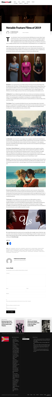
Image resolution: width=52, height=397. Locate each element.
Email (28, 288)
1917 (9, 248)
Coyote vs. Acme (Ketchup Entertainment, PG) (41, 349)
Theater (41, 394)
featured (8, 249)
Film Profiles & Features (15, 249)
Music (31, 394)
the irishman (9, 252)
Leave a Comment (26, 32)
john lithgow (32, 249)
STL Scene (15, 3)
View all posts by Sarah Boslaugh (20, 260)
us (17, 252)
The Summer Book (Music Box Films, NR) (15, 371)
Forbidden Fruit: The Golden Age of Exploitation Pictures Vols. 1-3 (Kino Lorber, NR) (16, 366)
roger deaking (30, 251)
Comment (8, 273)
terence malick (41, 251)
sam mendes (36, 251)
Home (28, 394)
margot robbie (22, 250)
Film (34, 394)
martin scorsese (28, 250)
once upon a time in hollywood (37, 250)
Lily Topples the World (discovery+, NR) (16, 389)
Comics (37, 394)
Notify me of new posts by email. (11, 308)
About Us (26, 3)
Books (45, 394)
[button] (26, 68)
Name (7, 288)
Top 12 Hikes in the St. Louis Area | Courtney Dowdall (16, 354)
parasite (8, 251)
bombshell (23, 248)
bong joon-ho (28, 248)
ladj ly (12, 250)
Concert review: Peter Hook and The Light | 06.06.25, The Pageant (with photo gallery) (16, 376)
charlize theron (41, 248)
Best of (21, 3)
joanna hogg (26, 249)
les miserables (16, 250)
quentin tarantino (24, 251)
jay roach (21, 249)
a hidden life (13, 248)
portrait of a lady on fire (15, 251)
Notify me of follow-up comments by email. (13, 305)
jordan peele (37, 249)
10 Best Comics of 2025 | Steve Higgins (15, 357)
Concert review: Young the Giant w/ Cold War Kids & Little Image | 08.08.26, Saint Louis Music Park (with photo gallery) (41, 340)
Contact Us (48, 395)
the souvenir (14, 252)
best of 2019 (18, 248)
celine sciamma (34, 248)
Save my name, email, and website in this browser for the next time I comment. (18, 301)
